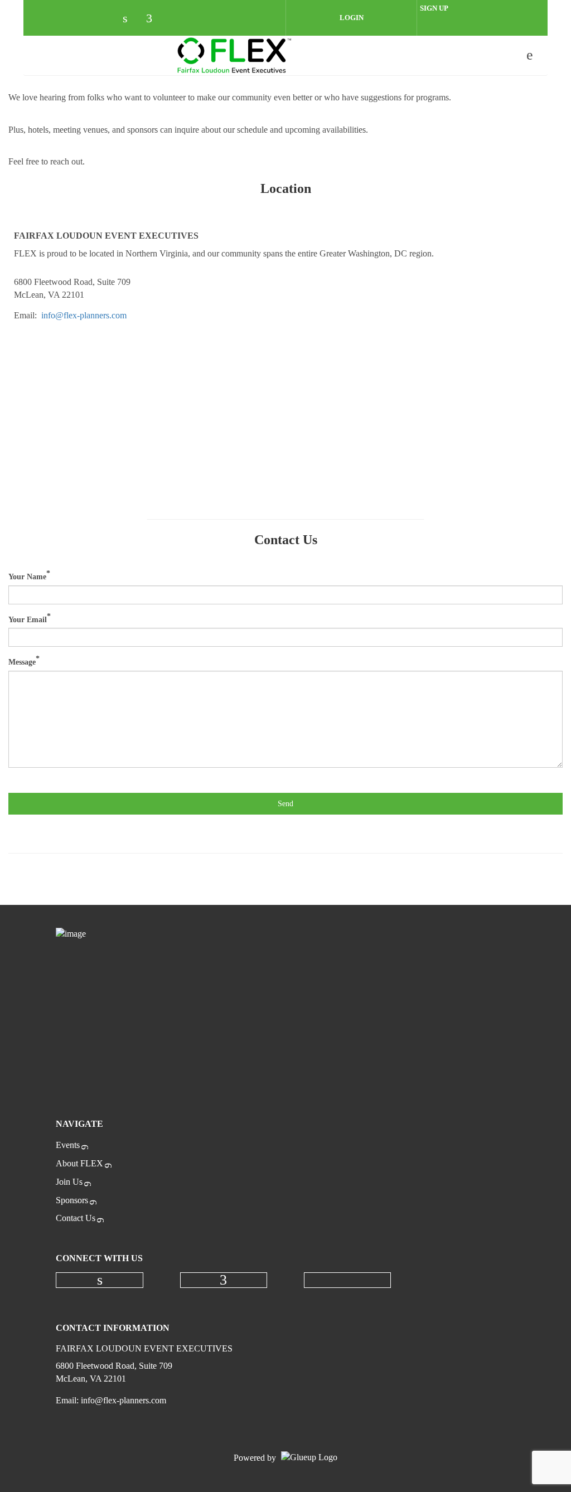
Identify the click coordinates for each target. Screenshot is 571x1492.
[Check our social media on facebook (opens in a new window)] (154, 19)
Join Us (69, 1181)
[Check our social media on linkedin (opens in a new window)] (131, 19)
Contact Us (75, 1218)
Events (68, 1145)
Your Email (27, 619)
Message (22, 662)
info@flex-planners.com (84, 315)
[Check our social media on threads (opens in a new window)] (178, 19)
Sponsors (72, 1200)
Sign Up (434, 8)
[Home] (235, 55)
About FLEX (79, 1163)
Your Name (27, 577)
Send (285, 804)
